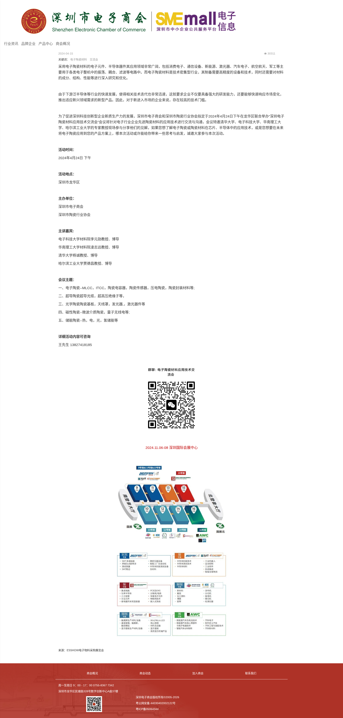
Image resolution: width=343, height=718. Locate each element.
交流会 (94, 59)
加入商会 (197, 673)
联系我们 (250, 673)
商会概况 (63, 44)
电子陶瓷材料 (78, 59)
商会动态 (145, 673)
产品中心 (46, 44)
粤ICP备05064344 (147, 709)
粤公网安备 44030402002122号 (155, 703)
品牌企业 (28, 44)
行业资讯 (11, 44)
